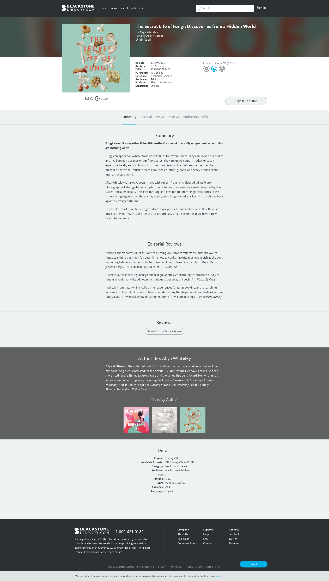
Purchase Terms (194, 567)
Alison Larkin (154, 36)
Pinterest (234, 543)
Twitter (233, 539)
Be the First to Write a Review (164, 331)
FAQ (205, 539)
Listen (104, 98)
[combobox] (225, 8)
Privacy (162, 567)
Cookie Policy (213, 567)
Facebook (234, 534)
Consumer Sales (187, 543)
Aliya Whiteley (148, 32)
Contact (207, 543)
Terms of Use (176, 567)
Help (206, 534)
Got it (253, 564)
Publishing (183, 539)
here (218, 576)
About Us (183, 534)
